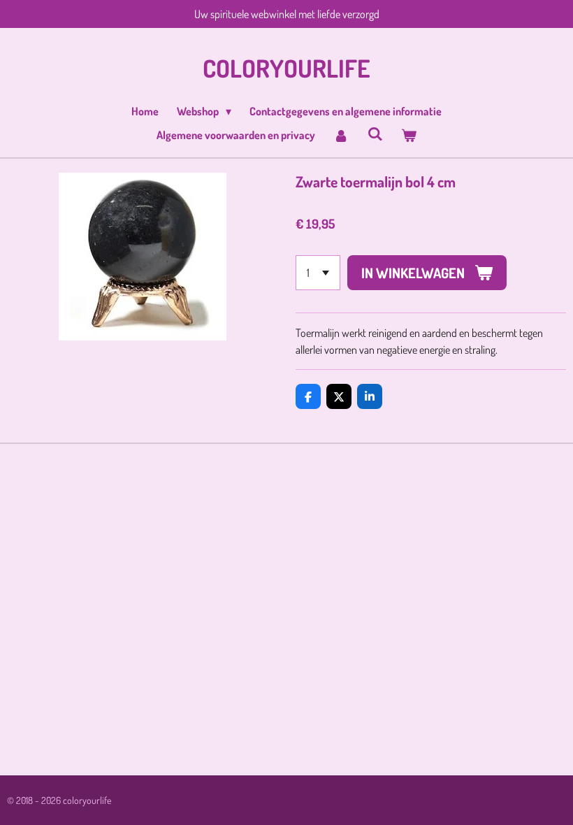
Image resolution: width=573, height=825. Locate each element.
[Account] (341, 135)
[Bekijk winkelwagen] (409, 135)
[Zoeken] (374, 133)
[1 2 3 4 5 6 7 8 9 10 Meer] (318, 272)
